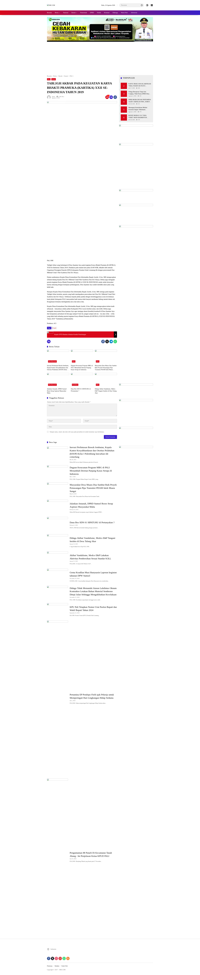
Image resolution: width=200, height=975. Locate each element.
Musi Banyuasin (52, 361)
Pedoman (49, 966)
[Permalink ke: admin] (49, 97)
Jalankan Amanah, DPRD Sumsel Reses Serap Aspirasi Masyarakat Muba (57, 391)
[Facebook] (103, 341)
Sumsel (53, 79)
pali (55, 328)
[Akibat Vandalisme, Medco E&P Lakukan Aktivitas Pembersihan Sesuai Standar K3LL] (57, 559)
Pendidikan (75, 384)
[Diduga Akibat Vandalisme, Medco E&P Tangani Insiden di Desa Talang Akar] (106, 380)
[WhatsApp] (115, 341)
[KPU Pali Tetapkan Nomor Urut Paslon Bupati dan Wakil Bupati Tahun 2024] (57, 610)
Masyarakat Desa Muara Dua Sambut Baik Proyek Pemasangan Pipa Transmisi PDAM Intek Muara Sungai (106, 368)
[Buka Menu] (152, 5)
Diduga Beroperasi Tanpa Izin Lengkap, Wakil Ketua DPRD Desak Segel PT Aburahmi (139, 93)
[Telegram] (111, 341)
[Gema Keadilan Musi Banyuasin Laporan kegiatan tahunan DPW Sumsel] (57, 576)
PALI (49, 79)
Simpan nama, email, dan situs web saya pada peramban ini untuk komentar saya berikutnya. (77, 432)
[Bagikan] (115, 97)
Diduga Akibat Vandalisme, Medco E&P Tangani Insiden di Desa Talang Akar (106, 391)
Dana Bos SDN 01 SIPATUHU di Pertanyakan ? (81, 390)
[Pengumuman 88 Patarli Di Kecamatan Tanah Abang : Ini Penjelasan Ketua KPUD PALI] (57, 857)
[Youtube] (60, 958)
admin (53, 96)
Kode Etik (65, 966)
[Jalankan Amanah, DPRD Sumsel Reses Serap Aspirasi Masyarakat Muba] (58, 380)
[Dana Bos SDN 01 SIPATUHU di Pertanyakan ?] (82, 380)
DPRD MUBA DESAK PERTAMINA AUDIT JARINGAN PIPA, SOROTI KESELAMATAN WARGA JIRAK (139, 101)
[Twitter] (107, 341)
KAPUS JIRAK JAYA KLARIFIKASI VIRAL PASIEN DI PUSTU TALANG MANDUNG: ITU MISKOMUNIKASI (139, 85)
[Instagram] (56, 958)
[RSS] (68, 958)
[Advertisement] (100, 57)
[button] (142, 5)
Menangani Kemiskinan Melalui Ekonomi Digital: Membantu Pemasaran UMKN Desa (137, 109)
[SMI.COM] (51, 5)
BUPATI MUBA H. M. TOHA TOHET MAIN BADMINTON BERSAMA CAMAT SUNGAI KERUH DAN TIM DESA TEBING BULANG (139, 117)
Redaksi (57, 966)
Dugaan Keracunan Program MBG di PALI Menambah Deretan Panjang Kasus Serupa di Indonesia (82, 367)
